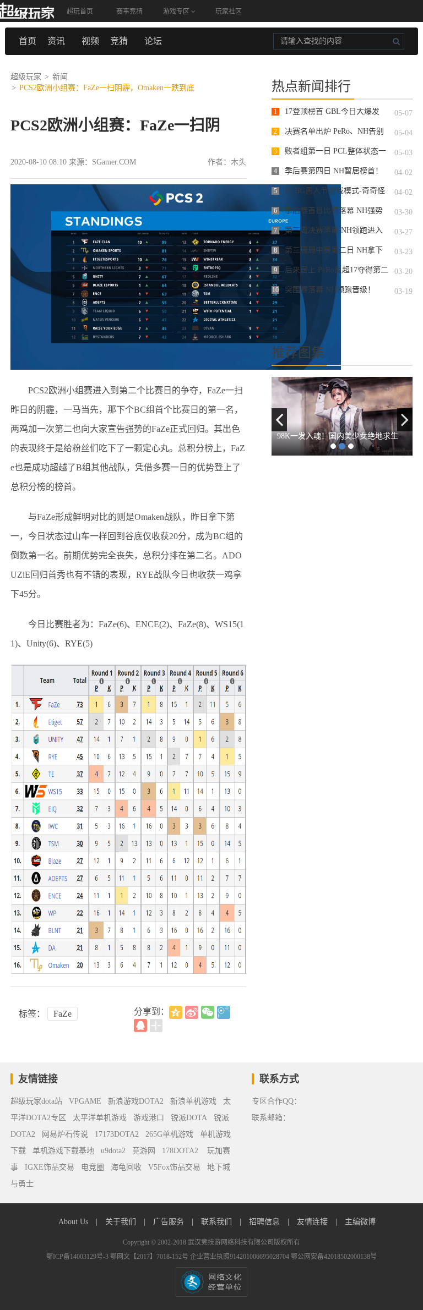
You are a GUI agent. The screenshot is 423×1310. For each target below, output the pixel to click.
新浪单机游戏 (193, 1101)
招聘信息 (265, 1222)
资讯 (56, 41)
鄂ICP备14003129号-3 (78, 1256)
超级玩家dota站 (36, 1101)
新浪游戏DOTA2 (136, 1101)
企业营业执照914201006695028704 (240, 1256)
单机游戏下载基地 (63, 1151)
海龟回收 (126, 1167)
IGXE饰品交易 (49, 1167)
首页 (27, 41)
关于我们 (121, 1222)
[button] (279, 419)
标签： (32, 1013)
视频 (90, 41)
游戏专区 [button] (177, 11)
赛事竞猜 (129, 11)
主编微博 (360, 1222)
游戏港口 (148, 1118)
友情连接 (313, 1222)
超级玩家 (25, 77)
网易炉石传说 (65, 1134)
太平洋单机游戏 (100, 1118)
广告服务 (169, 1222)
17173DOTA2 (117, 1134)
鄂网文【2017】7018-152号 (150, 1256)
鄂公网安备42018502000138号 (334, 1256)
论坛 (153, 41)
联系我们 (217, 1222)
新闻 (60, 77)
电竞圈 (92, 1167)
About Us (74, 1222)
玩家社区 (228, 11)
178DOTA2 (180, 1151)
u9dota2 (113, 1151)
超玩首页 (80, 11)
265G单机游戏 (169, 1134)
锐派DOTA (189, 1118)
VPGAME (85, 1101)
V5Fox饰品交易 (174, 1167)
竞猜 (119, 41)
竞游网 (143, 1151)
